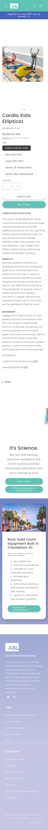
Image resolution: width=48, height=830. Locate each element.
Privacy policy (36, 818)
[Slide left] (18, 109)
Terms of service (16, 823)
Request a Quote (14, 772)
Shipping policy (34, 823)
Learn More (24, 481)
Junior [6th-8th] (14, 161)
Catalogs (10, 765)
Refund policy (21, 818)
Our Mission (11, 797)
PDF (36, 361)
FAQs (8, 740)
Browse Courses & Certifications (24, 489)
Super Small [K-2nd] (16, 148)
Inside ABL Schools (15, 759)
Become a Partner (15, 728)
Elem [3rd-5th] (13, 154)
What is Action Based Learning (21, 791)
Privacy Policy (12, 734)
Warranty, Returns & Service (20, 715)
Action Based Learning (22, 815)
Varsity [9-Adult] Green (18, 167)
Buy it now (24, 204)
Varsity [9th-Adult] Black (19, 174)
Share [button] (8, 382)
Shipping (6, 138)
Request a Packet (15, 778)
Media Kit (10, 784)
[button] (6, 6)
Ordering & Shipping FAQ (20, 609)
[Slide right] (30, 109)
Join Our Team (13, 721)
